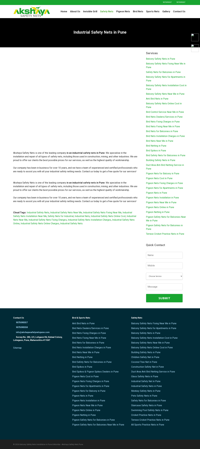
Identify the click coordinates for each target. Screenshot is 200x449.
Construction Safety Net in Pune (147, 366)
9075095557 (167, 2)
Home (64, 11)
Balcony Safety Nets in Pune (160, 58)
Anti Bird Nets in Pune (157, 98)
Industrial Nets (82, 216)
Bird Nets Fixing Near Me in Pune (163, 126)
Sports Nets (152, 11)
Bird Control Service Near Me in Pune (165, 112)
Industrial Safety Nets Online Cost (108, 216)
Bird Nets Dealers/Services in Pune (164, 116)
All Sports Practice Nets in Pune (147, 424)
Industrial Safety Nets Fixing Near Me (102, 212)
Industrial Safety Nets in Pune (146, 386)
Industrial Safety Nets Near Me (66, 212)
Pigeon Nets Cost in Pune (159, 178)
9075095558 (22, 327)
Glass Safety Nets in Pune (144, 376)
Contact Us (179, 11)
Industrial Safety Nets (37, 212)
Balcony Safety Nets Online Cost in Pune (164, 105)
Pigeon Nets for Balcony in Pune (162, 173)
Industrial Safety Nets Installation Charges (89, 219)
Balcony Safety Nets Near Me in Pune (165, 93)
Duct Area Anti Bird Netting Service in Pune (165, 167)
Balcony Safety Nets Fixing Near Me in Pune (165, 65)
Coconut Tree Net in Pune (144, 362)
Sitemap (17, 347)
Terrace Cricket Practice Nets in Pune (165, 233)
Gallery (166, 11)
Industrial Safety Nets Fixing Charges (47, 219)
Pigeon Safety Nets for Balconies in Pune (164, 227)
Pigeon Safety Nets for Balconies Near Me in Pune (166, 219)
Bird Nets (138, 11)
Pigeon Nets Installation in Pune (162, 197)
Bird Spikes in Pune (156, 150)
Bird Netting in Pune (156, 145)
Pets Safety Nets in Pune (144, 395)
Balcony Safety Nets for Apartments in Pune (165, 79)
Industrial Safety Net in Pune (145, 381)
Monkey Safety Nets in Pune (145, 391)
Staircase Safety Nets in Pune (146, 405)
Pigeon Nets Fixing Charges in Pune (164, 183)
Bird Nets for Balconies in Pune (162, 131)
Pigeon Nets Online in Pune (160, 207)
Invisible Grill (90, 11)
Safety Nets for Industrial (61, 216)
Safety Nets (106, 11)
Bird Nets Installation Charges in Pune (165, 136)
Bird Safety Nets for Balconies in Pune (165, 155)
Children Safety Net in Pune (145, 357)
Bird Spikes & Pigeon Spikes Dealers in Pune (95, 371)
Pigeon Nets (123, 11)
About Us (75, 11)
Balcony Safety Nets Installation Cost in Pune (166, 87)
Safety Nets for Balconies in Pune (163, 72)
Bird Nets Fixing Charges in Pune (163, 121)
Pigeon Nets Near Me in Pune (161, 202)
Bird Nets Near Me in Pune (159, 141)
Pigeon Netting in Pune (158, 212)
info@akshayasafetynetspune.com (33, 332)
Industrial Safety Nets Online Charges (40, 223)
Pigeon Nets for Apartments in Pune (164, 188)
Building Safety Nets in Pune (160, 160)
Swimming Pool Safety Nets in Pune (149, 410)
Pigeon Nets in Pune (156, 192)
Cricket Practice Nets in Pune (146, 415)
